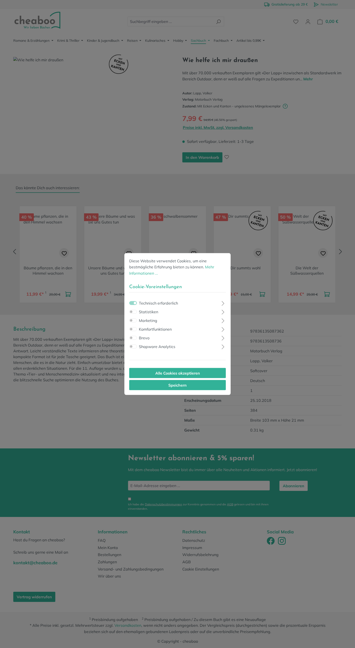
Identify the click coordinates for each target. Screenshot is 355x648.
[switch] (133, 312)
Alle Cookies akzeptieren (177, 373)
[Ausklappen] (223, 302)
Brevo (144, 337)
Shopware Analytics (157, 346)
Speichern (177, 385)
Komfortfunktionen (155, 329)
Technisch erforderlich (158, 303)
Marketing (148, 320)
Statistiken (148, 311)
